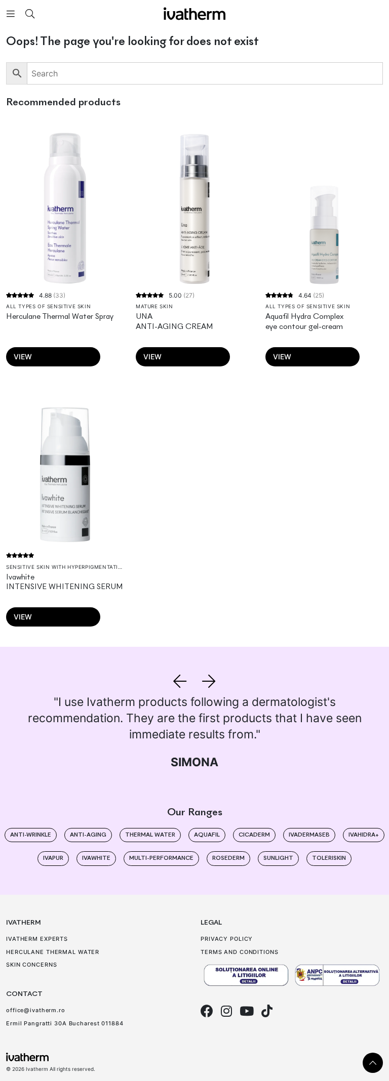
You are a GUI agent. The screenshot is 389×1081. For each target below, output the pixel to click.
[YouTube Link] (247, 1011)
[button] (179, 681)
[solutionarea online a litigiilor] (246, 975)
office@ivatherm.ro (35, 1010)
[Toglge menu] (11, 13)
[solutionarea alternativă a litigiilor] (337, 975)
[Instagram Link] (226, 1011)
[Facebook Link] (207, 1011)
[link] (373, 1063)
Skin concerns (31, 964)
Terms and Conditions (240, 951)
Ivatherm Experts (37, 938)
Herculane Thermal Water (52, 951)
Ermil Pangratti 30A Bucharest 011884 (65, 1023)
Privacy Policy (227, 938)
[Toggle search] (29, 13)
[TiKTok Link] (267, 1011)
